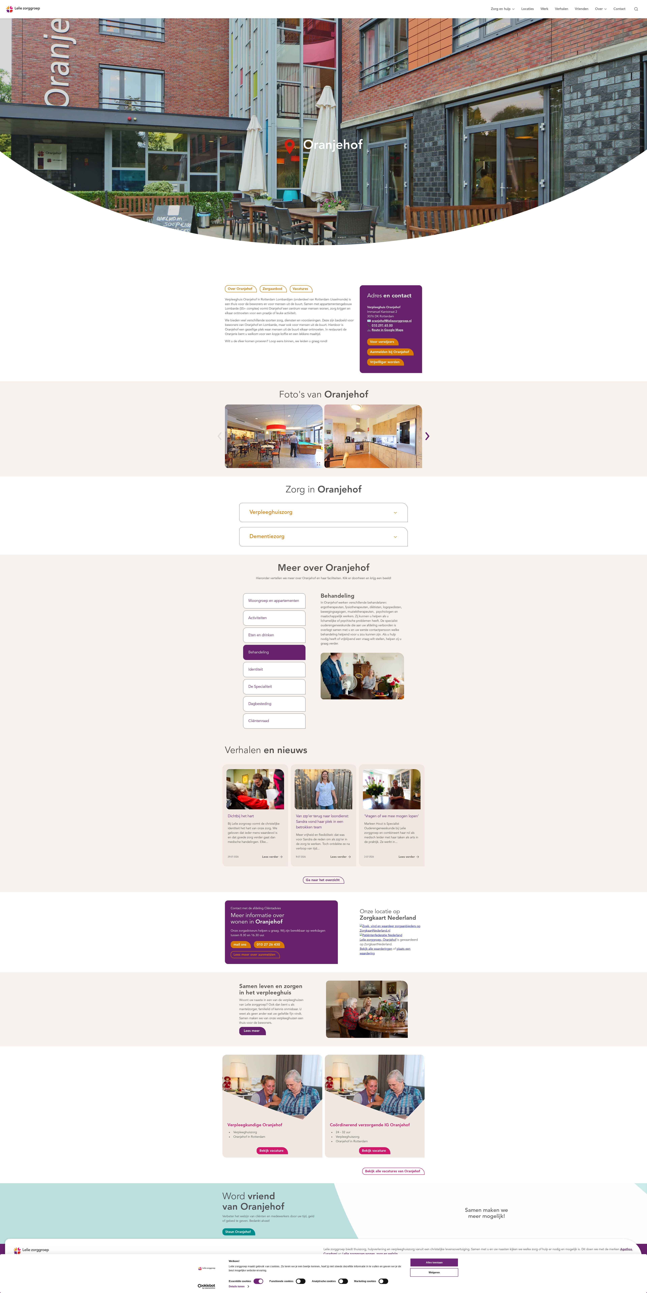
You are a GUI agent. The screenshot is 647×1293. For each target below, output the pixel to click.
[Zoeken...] (636, 9)
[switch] (300, 1281)
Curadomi (330, 1253)
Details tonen (236, 1286)
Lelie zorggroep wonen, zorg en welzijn (370, 1253)
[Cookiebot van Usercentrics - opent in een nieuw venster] (206, 1286)
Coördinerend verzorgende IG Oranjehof (370, 1125)
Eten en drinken (261, 635)
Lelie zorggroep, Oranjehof (378, 939)
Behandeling (258, 652)
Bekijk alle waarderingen (376, 948)
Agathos (626, 1249)
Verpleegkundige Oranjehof (254, 1125)
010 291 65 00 (382, 325)
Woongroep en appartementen (273, 601)
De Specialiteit (260, 687)
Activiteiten (257, 618)
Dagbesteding (259, 704)
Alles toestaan (434, 1262)
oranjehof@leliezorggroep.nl (392, 320)
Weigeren (434, 1272)
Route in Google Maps (387, 330)
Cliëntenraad (258, 721)
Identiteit (255, 669)
